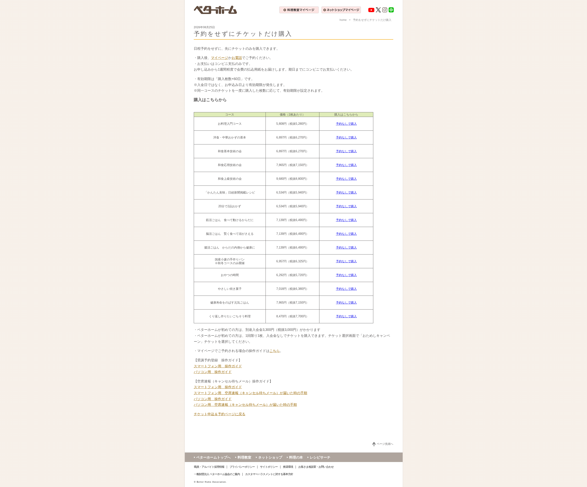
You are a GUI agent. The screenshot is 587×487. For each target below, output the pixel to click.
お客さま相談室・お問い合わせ (316, 466)
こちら (274, 351)
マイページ (219, 58)
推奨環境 (288, 466)
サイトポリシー (269, 466)
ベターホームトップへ (213, 457)
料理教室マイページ (299, 9)
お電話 (237, 58)
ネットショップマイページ (341, 9)
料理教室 (244, 457)
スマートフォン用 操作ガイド (218, 366)
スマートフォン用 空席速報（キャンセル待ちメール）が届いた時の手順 (250, 393)
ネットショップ (270, 457)
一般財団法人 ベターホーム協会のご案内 (217, 474)
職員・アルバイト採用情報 (209, 466)
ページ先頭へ (385, 443)
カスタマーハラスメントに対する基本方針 (269, 474)
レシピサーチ (320, 457)
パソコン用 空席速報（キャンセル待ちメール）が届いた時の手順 (245, 405)
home (343, 20)
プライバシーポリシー (242, 466)
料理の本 (296, 457)
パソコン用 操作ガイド (213, 372)
